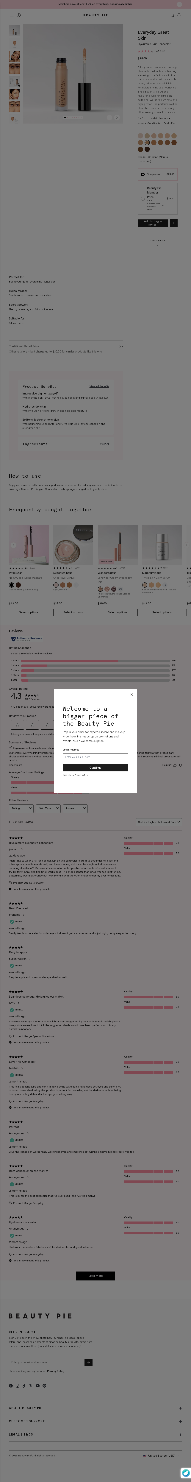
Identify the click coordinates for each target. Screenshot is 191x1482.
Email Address (71, 750)
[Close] (131, 694)
